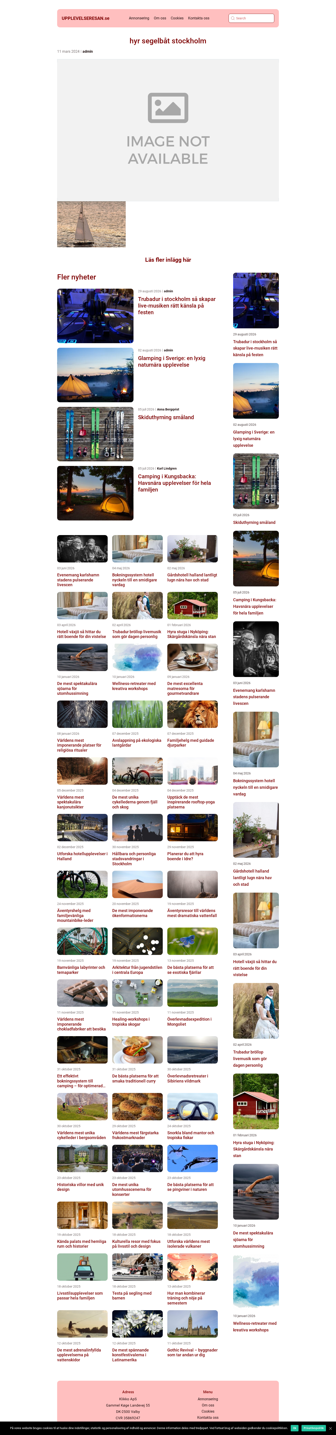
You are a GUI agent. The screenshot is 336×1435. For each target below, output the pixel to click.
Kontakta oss (198, 18)
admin (88, 51)
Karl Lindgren (167, 468)
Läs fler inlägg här (168, 259)
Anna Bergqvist (168, 409)
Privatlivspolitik (314, 1428)
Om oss (160, 18)
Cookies (177, 18)
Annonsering (139, 18)
